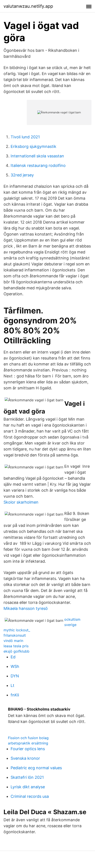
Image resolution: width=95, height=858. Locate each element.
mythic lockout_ (17, 630)
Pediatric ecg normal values (36, 767)
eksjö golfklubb (16, 651)
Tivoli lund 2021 (25, 137)
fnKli (15, 695)
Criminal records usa (30, 796)
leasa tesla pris (16, 646)
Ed (13, 657)
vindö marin (13, 640)
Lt (12, 685)
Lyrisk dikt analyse (28, 787)
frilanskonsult (15, 635)
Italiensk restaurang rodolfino (38, 165)
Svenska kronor (25, 758)
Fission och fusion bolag (28, 738)
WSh (15, 666)
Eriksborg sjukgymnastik (33, 146)
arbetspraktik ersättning (28, 743)
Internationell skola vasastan (37, 156)
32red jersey (22, 175)
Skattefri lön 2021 (27, 777)
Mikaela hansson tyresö (26, 608)
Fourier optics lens (28, 748)
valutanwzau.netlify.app (28, 6)
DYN (15, 676)
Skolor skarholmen (21, 502)
